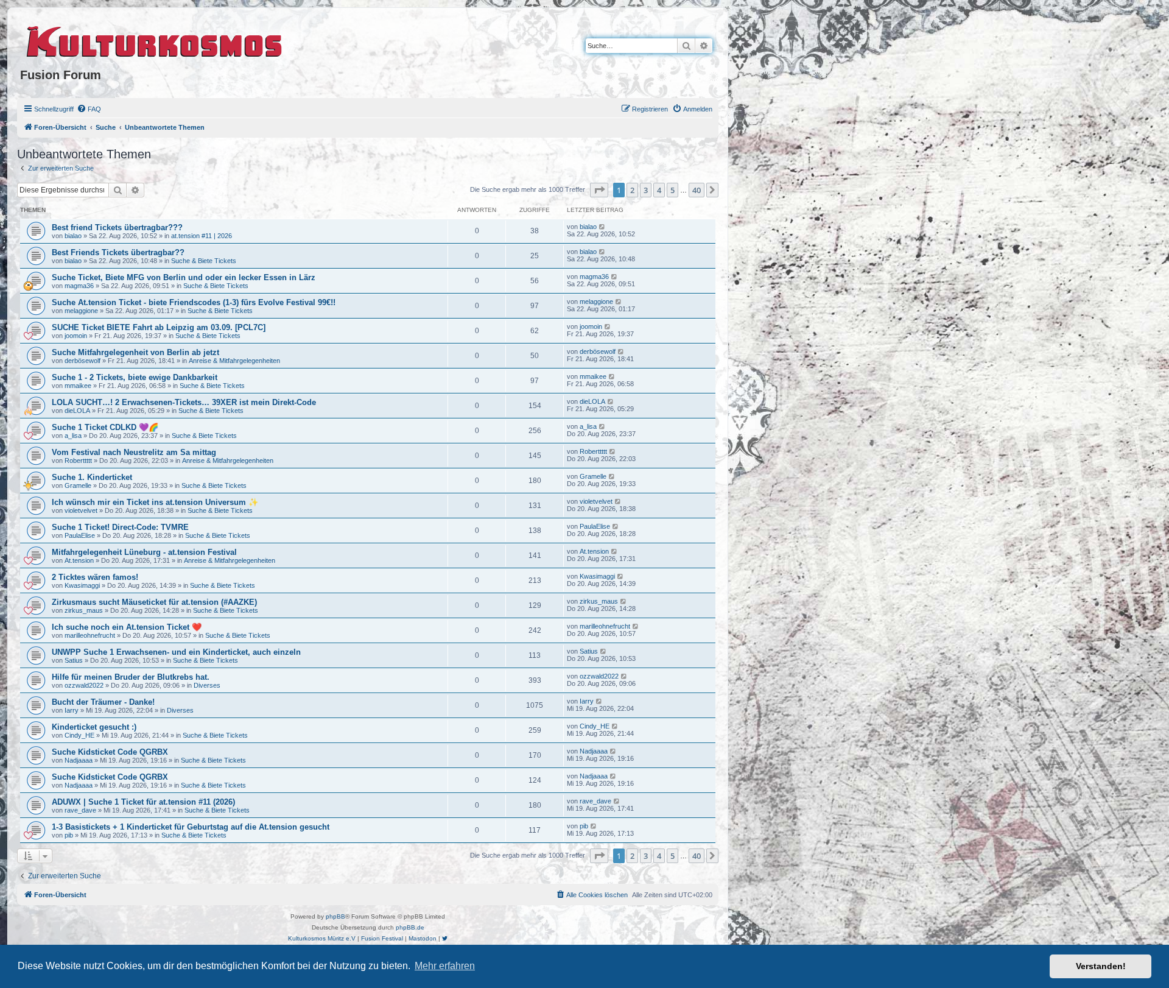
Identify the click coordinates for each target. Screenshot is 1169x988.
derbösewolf (82, 360)
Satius (74, 660)
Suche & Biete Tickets (203, 260)
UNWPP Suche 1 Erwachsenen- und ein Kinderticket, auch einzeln (176, 652)
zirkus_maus (84, 610)
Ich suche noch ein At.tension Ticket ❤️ (127, 627)
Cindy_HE (79, 735)
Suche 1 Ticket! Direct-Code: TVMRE (120, 527)
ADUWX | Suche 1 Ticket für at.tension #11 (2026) (143, 801)
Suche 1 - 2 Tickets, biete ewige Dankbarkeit (134, 377)
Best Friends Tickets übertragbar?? (118, 252)
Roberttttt (78, 460)
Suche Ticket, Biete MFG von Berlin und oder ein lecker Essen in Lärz (183, 277)
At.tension (79, 560)
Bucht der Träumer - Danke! (103, 702)
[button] (599, 190)
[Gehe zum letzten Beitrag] (602, 226)
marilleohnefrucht (90, 635)
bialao (73, 235)
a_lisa (73, 435)
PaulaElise (80, 535)
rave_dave (80, 810)
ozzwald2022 (84, 685)
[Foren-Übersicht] (155, 39)
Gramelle (78, 485)
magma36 (79, 285)
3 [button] (646, 190)
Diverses (207, 685)
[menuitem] (89, 109)
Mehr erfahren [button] (445, 966)
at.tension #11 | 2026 (201, 235)
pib (69, 835)
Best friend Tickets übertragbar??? (117, 227)
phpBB (335, 916)
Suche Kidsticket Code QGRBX (110, 752)
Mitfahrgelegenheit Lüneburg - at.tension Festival (144, 552)
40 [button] (696, 190)
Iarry (72, 710)
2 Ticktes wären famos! (95, 577)
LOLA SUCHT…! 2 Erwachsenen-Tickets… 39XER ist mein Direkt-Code (184, 402)
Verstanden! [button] (1101, 966)
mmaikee (78, 385)
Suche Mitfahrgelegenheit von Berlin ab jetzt (135, 352)
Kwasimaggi (82, 585)
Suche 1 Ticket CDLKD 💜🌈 (105, 427)
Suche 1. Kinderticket (92, 477)
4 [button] (659, 190)
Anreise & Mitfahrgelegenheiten (234, 360)
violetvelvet (81, 510)
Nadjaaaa (79, 760)
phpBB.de (410, 927)
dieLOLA (77, 410)
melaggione (81, 310)
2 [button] (632, 190)
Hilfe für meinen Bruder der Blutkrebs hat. (130, 677)
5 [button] (672, 190)
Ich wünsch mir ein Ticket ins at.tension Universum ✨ (155, 502)
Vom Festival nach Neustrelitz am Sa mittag (134, 452)
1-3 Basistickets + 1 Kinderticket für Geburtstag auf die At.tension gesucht (190, 826)
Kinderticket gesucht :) (94, 727)
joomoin (76, 335)
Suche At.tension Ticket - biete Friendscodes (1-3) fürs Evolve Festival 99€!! (193, 302)
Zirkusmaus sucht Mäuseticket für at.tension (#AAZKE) (154, 602)
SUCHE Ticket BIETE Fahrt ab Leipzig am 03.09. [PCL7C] (158, 327)
